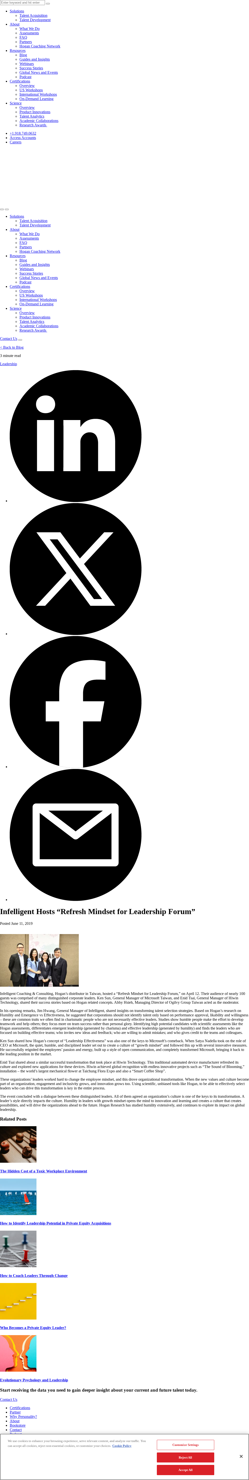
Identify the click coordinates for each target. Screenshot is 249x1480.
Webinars (26, 64)
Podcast (25, 77)
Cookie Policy (122, 1446)
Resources (18, 50)
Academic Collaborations (38, 121)
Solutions (17, 11)
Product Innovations (34, 112)
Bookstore (18, 1425)
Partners (25, 42)
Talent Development (35, 20)
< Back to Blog (12, 347)
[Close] (241, 1456)
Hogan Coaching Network (39, 46)
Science (16, 103)
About (14, 24)
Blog (23, 55)
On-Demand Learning (36, 99)
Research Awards (33, 125)
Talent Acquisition (33, 15)
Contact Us (8, 339)
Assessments (29, 33)
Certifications (20, 81)
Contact (16, 1430)
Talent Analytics (31, 116)
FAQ (23, 37)
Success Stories (31, 68)
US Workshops (31, 90)
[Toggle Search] (2, 209)
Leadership (8, 364)
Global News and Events (38, 72)
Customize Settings (185, 1445)
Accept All (185, 1470)
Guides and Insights (34, 59)
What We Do (29, 29)
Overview (27, 86)
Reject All (185, 1457)
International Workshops (38, 94)
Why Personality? (23, 1416)
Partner (15, 1412)
